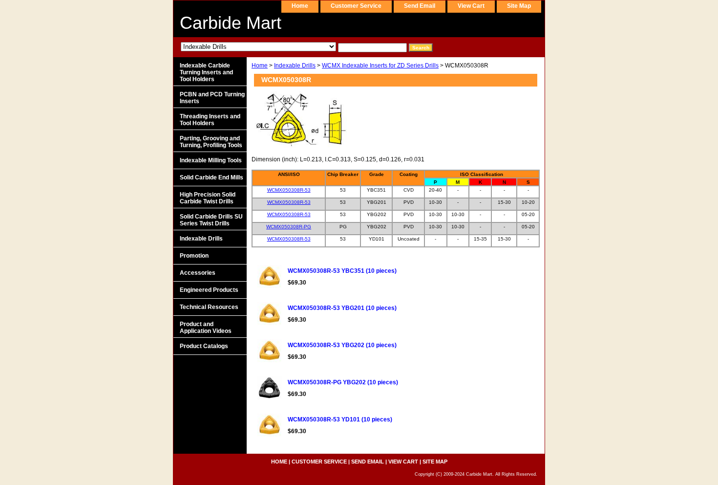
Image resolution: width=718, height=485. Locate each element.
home (300, 5)
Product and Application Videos (206, 327)
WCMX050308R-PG (288, 226)
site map (519, 5)
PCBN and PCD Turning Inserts (212, 98)
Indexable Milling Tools (211, 160)
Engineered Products (209, 290)
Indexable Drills (295, 65)
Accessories (197, 272)
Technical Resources (209, 307)
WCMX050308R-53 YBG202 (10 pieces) (342, 345)
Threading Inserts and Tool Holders (210, 120)
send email (419, 5)
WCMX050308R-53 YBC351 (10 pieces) (342, 270)
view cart (471, 5)
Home (260, 65)
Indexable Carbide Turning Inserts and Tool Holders (206, 72)
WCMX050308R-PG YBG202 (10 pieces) (343, 382)
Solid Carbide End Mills (211, 177)
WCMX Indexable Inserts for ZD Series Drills (380, 65)
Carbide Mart (230, 23)
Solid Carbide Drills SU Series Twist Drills (211, 220)
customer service (356, 5)
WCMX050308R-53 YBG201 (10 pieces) (342, 308)
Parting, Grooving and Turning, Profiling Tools (211, 142)
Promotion (194, 255)
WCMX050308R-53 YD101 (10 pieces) (340, 419)
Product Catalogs (204, 346)
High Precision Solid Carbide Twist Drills (207, 198)
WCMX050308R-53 (289, 190)
